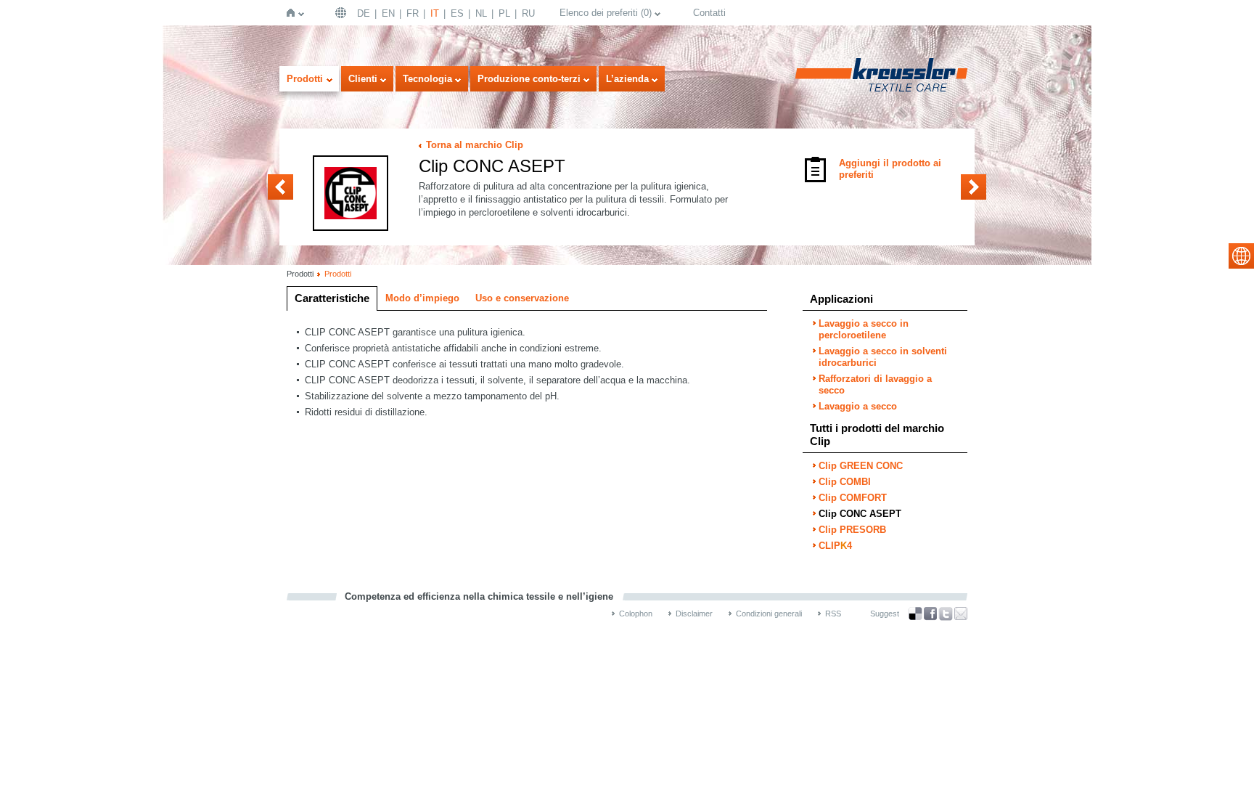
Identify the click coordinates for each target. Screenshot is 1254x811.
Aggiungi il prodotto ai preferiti (890, 169)
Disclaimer (694, 613)
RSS (833, 613)
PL (504, 13)
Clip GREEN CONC (861, 465)
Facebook (930, 614)
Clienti (362, 78)
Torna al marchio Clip (474, 144)
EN (388, 13)
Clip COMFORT (280, 187)
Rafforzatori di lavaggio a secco (875, 384)
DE (363, 13)
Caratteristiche (332, 298)
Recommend (960, 613)
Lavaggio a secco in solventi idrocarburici (883, 357)
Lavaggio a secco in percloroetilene (864, 329)
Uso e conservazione (522, 298)
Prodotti (305, 78)
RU (528, 13)
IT (434, 13)
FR (412, 13)
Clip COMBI (845, 481)
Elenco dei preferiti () (606, 12)
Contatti (709, 12)
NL (481, 13)
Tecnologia (427, 78)
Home (293, 12)
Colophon (635, 613)
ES (457, 13)
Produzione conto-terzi (529, 78)
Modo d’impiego (422, 298)
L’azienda (627, 78)
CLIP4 (835, 545)
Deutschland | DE (342, 12)
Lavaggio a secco (858, 406)
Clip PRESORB (973, 187)
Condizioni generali (769, 613)
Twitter (945, 614)
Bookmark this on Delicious (915, 613)
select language (1241, 256)
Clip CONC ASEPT (860, 513)
